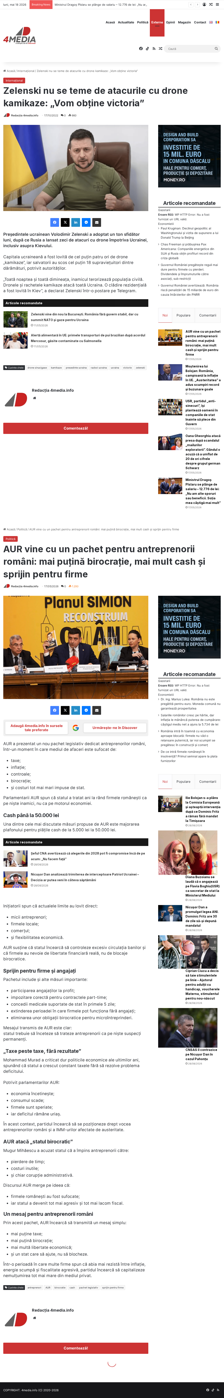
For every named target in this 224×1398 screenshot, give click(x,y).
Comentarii (207, 315)
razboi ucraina (99, 367)
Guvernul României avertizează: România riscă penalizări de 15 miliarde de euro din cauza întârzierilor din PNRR (190, 290)
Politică (142, 22)
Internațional (25, 71)
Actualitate (126, 22)
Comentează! (76, 428)
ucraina (115, 367)
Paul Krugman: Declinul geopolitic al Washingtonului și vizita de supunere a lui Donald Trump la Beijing (189, 233)
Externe (157, 22)
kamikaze (56, 367)
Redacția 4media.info (24, 115)
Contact (200, 22)
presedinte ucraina (76, 367)
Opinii (170, 22)
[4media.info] (19, 35)
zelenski (140, 367)
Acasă (110, 22)
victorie (127, 367)
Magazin (184, 22)
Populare (184, 315)
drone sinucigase (37, 367)
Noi (165, 315)
